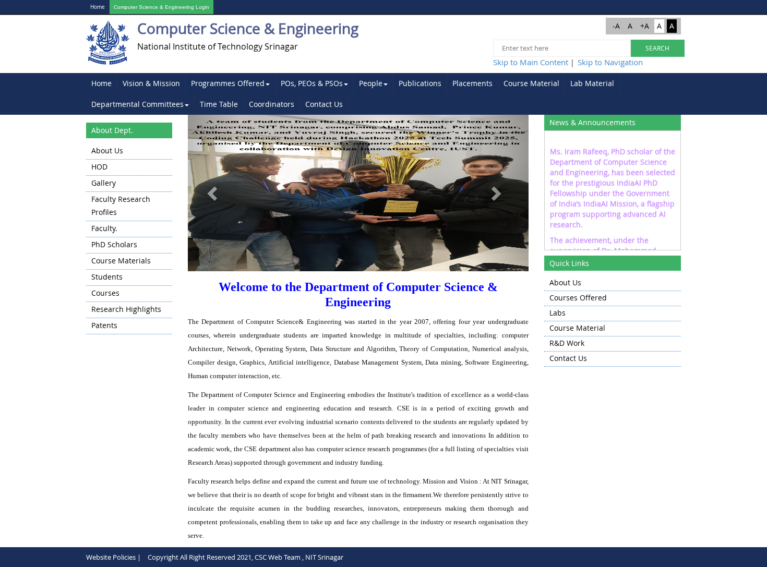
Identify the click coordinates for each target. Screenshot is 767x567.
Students (107, 277)
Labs (557, 313)
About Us (107, 150)
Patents (104, 325)
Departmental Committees (137, 104)
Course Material (531, 83)
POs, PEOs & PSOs (312, 83)
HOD (99, 167)
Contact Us (324, 104)
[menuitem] (101, 83)
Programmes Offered (228, 83)
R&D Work (566, 343)
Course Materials (121, 261)
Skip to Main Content (530, 62)
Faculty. (104, 228)
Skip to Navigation (610, 62)
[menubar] (383, 94)
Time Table (219, 104)
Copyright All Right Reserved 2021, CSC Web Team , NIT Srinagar (245, 557)
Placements (472, 83)
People (370, 83)
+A (644, 26)
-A (616, 26)
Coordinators (271, 104)
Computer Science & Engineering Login (161, 7)
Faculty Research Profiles (120, 205)
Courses (105, 293)
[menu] (129, 238)
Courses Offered (578, 298)
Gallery (103, 183)
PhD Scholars (114, 244)
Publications (420, 83)
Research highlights (126, 309)
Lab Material (592, 83)
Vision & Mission (151, 83)
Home (97, 7)
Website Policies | (113, 557)
